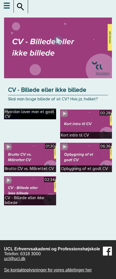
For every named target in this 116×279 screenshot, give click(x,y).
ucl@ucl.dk (14, 258)
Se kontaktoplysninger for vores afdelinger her (48, 270)
